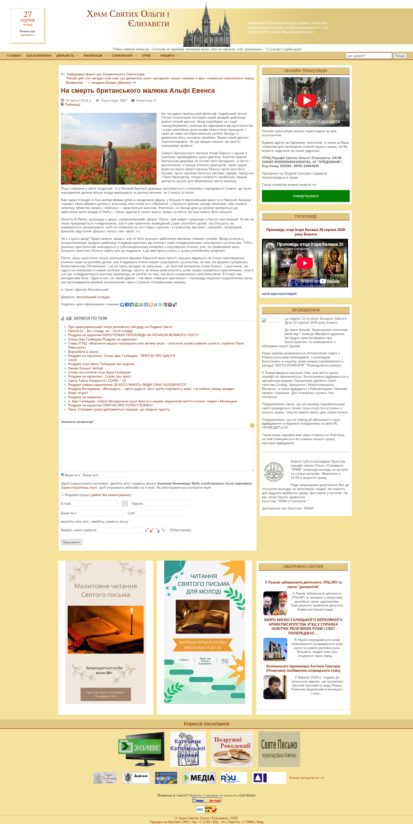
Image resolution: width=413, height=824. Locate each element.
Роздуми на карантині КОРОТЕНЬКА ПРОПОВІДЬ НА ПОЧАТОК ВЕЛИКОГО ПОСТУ (133, 335)
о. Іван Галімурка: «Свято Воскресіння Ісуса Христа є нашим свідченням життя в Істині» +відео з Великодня (152, 401)
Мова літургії (78, 393)
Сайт (131, 513)
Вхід (260, 822)
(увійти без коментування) (110, 495)
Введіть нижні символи (78, 530)
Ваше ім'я (72, 475)
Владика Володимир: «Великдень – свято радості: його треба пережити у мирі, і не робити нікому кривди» (151, 389)
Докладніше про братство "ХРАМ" (288, 508)
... (335, 609)
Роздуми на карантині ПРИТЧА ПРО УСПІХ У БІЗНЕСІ (110, 405)
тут (207, 487)
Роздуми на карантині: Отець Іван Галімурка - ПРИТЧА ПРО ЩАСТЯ (121, 356)
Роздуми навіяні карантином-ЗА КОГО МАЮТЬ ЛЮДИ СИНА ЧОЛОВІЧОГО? (127, 385)
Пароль (137, 503)
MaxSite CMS (178, 822)
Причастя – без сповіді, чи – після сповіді (100, 331)
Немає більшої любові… (87, 368)
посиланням (271, 135)
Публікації (72, 104)
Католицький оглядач (93, 297)
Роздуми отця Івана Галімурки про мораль (101, 364)
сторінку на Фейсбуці (327, 435)
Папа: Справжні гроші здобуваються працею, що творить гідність (119, 409)
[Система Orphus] (206, 799)
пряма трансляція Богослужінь (315, 408)
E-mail (66, 503)
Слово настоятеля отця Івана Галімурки (99, 372)
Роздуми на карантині (85, 397)
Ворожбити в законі (83, 352)
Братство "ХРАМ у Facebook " (285, 501)
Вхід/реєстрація (97, 495)
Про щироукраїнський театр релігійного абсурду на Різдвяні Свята (120, 327)
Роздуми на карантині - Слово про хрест (99, 376)
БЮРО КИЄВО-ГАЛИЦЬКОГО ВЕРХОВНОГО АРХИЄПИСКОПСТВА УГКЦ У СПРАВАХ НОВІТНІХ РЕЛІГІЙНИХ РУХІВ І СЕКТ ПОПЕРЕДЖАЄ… (303, 626)
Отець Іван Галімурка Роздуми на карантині (102, 339)
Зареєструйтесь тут (79, 487)
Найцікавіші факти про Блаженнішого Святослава (106, 74)
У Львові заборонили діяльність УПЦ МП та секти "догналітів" (303, 584)
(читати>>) (27, 35)
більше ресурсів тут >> (305, 778)
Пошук (400, 56)
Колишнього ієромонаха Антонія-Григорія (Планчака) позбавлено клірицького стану (303, 668)
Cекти (72, 360)
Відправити (71, 542)
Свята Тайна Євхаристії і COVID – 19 (97, 380)
